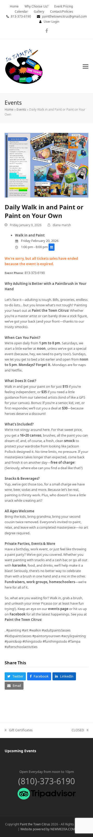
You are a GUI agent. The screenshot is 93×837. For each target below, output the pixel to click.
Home (9, 109)
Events (21, 109)
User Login (51, 21)
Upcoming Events (20, 750)
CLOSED (78, 730)
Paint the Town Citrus (35, 824)
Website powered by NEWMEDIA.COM (47, 829)
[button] (85, 66)
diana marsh (62, 225)
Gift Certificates (19, 730)
